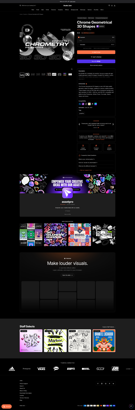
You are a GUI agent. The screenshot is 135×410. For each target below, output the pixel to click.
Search (22, 386)
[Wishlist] (109, 5)
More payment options (96, 65)
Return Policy (23, 390)
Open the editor (67, 275)
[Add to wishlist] (40, 225)
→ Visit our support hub (85, 170)
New (33, 9)
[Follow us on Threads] (102, 383)
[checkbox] (96, 37)
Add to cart (97, 52)
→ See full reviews (99, 139)
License (22, 395)
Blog (21, 400)
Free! (37, 9)
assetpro (67, 201)
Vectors (90, 9)
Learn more (72, 1)
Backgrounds (74, 9)
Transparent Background (101, 18)
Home (21, 14)
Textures (53, 9)
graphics (81, 113)
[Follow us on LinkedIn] (113, 383)
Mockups (82, 9)
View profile (67, 214)
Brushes (96, 9)
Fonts (47, 9)
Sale (42, 9)
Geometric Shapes (82, 18)
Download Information (26, 393)
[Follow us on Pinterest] (109, 383)
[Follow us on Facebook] (98, 383)
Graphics (60, 9)
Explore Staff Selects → (109, 327)
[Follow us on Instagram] (106, 383)
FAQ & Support (24, 383)
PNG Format (91, 18)
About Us (22, 388)
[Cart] (114, 5)
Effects (67, 9)
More (102, 9)
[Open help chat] (131, 406)
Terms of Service (24, 398)
